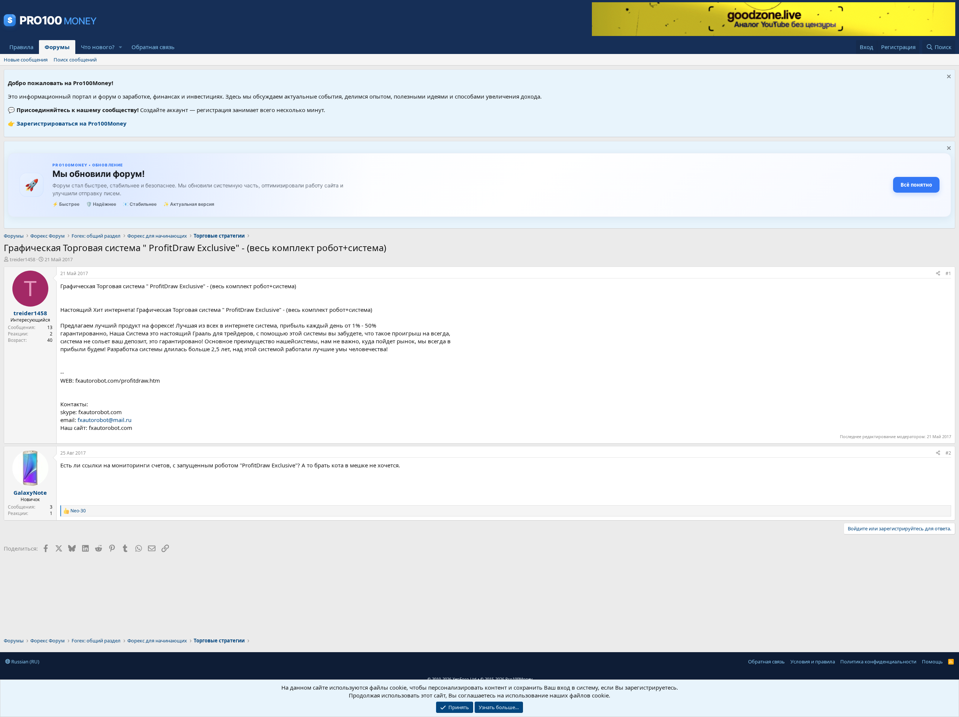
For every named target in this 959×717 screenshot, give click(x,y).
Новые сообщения (26, 59)
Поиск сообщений (75, 59)
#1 (948, 273)
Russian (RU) (24, 661)
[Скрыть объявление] (948, 77)
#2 (948, 453)
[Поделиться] (938, 273)
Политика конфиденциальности (878, 661)
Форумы (57, 47)
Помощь (932, 661)
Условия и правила (812, 661)
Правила (21, 47)
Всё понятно (916, 184)
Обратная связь (153, 47)
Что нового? (98, 47)
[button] (120, 47)
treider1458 (22, 259)
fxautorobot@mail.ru (104, 420)
